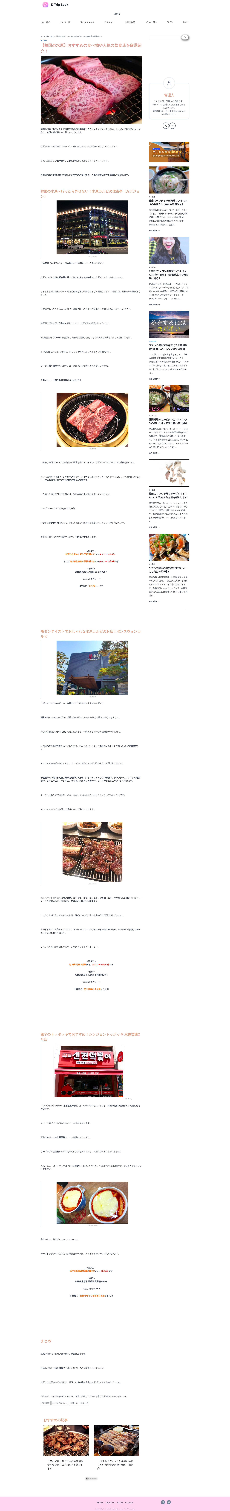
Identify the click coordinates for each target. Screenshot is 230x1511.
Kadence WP (122, 1509)
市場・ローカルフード (79, 1403)
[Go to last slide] (47, 1451)
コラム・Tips (151, 22)
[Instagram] (169, 1502)
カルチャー (109, 22)
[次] (135, 1451)
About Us (110, 1502)
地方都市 (45, 1403)
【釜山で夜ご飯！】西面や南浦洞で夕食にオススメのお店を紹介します (65, 1465)
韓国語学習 (130, 22)
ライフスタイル (87, 22)
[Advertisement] (169, 60)
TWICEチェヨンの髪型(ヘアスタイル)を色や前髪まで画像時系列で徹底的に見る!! (168, 275)
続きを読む (154, 230)
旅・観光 (46, 22)
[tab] (86, 1478)
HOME (100, 1502)
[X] (166, 126)
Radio (185, 22)
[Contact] (172, 126)
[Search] (184, 37)
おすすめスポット (59, 1403)
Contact (129, 1502)
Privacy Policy (131, 1509)
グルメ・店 (65, 22)
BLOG (170, 22)
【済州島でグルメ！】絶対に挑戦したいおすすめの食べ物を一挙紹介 (115, 1465)
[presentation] (66, 1440)
